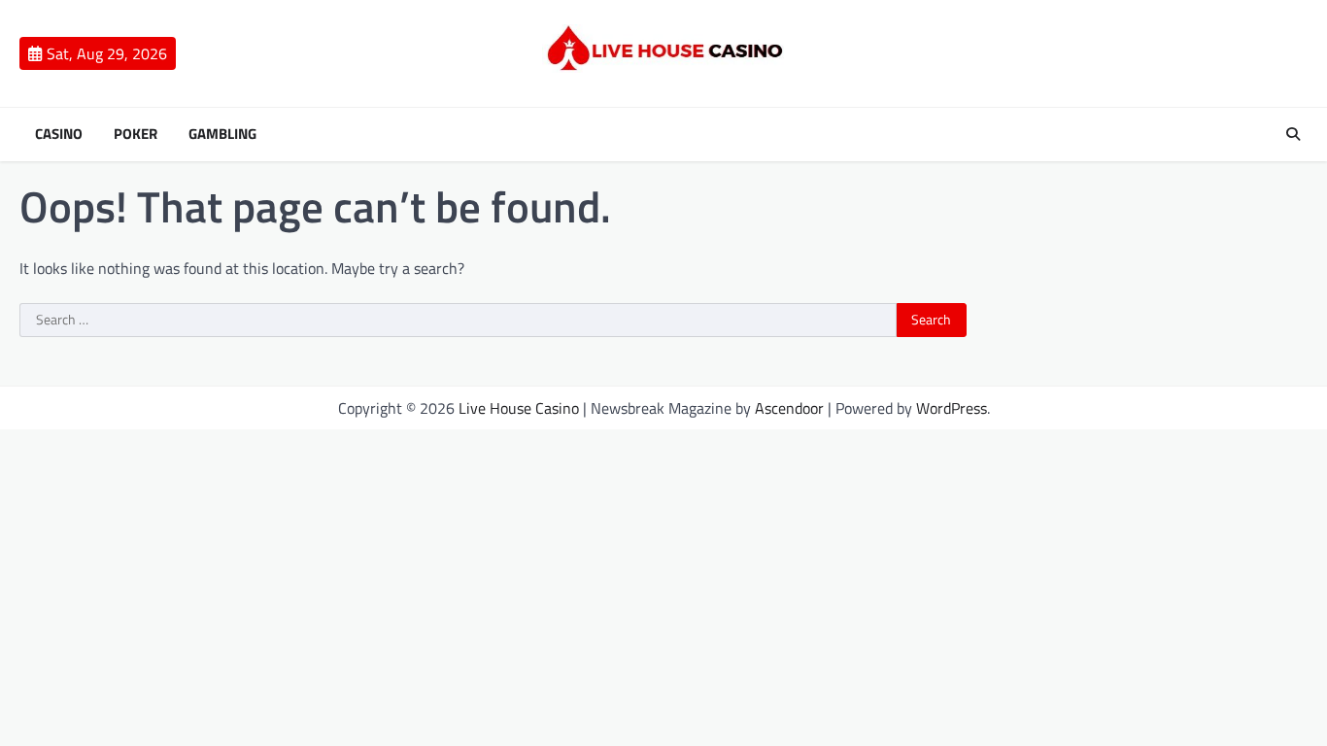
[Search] (1293, 134)
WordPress (951, 408)
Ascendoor (789, 408)
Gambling (222, 134)
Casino (59, 134)
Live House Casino (519, 408)
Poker (135, 134)
